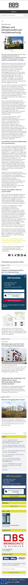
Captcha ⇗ (20, 297)
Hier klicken (16, 296)
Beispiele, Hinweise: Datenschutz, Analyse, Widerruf (14, 305)
